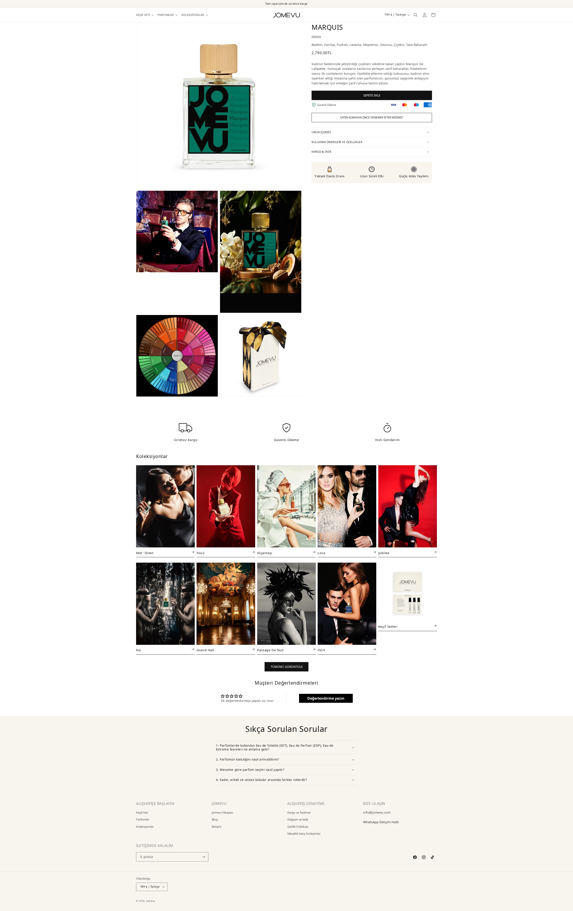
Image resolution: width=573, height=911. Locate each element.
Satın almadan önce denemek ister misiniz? (371, 117)
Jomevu (150, 900)
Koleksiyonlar (145, 827)
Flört (321, 650)
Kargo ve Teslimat (299, 813)
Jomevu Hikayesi (222, 813)
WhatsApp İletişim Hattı (381, 822)
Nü (138, 650)
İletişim (216, 827)
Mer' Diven (145, 553)
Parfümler (142, 819)
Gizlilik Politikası (297, 827)
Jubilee (383, 553)
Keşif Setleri (388, 627)
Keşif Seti (142, 813)
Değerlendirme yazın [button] (325, 698)
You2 (200, 553)
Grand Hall (205, 650)
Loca (321, 553)
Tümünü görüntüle (287, 667)
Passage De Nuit (270, 650)
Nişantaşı (264, 553)
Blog (215, 819)
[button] (144, 15)
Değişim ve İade (297, 819)
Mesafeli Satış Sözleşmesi (303, 834)
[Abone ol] (203, 857)
